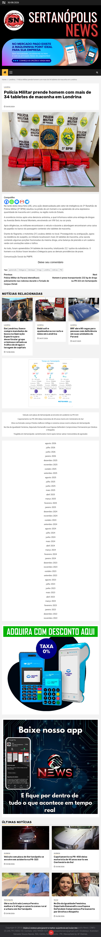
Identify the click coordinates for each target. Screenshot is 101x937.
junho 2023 (50, 588)
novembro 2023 (50, 567)
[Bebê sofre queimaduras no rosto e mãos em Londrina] (50, 309)
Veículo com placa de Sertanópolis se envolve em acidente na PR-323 (50, 415)
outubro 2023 (50, 571)
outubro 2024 (50, 520)
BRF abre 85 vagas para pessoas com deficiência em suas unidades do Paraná (83, 332)
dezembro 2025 (50, 460)
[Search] (97, 72)
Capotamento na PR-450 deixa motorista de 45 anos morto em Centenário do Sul (50, 419)
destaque (31, 270)
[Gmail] (22, 202)
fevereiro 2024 (50, 554)
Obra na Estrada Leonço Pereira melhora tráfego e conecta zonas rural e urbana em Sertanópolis (50, 423)
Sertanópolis (8, 900)
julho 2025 (50, 482)
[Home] (5, 72)
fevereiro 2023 (50, 605)
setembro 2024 (50, 524)
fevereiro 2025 (50, 503)
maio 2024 (50, 541)
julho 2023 (50, 584)
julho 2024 (50, 533)
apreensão (13, 270)
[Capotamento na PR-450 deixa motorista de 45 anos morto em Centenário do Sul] (75, 838)
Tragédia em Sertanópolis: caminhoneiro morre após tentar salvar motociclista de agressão (50, 434)
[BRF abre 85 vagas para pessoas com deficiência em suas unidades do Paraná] (83, 309)
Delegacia (22, 270)
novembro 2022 (50, 618)
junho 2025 (50, 486)
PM (61, 270)
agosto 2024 (50, 528)
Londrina (7, 87)
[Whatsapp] (11, 202)
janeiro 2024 (50, 558)
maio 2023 (50, 592)
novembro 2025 (50, 464)
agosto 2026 (50, 443)
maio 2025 (50, 490)
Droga (39, 270)
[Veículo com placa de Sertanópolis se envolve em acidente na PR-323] (25, 838)
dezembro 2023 (50, 563)
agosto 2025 (50, 477)
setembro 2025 (50, 473)
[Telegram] (27, 202)
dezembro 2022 (50, 614)
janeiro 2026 (50, 456)
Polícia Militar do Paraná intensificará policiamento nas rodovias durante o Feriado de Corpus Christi (26, 279)
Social (56, 900)
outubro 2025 (50, 469)
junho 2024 (50, 537)
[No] (97, 931)
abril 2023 (50, 597)
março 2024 (50, 550)
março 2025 (50, 499)
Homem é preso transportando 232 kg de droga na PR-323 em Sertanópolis (74, 277)
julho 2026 (50, 447)
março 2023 (50, 601)
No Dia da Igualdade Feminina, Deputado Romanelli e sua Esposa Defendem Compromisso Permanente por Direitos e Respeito (74, 907)
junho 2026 (50, 452)
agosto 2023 (50, 580)
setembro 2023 (50, 575)
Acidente (7, 853)
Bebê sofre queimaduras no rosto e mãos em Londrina (50, 331)
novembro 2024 (50, 516)
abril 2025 (50, 494)
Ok (51, 932)
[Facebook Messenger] (16, 202)
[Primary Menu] (12, 72)
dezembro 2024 (50, 511)
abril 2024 (50, 546)
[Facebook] (6, 202)
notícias (55, 270)
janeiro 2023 (50, 609)
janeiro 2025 (50, 507)
